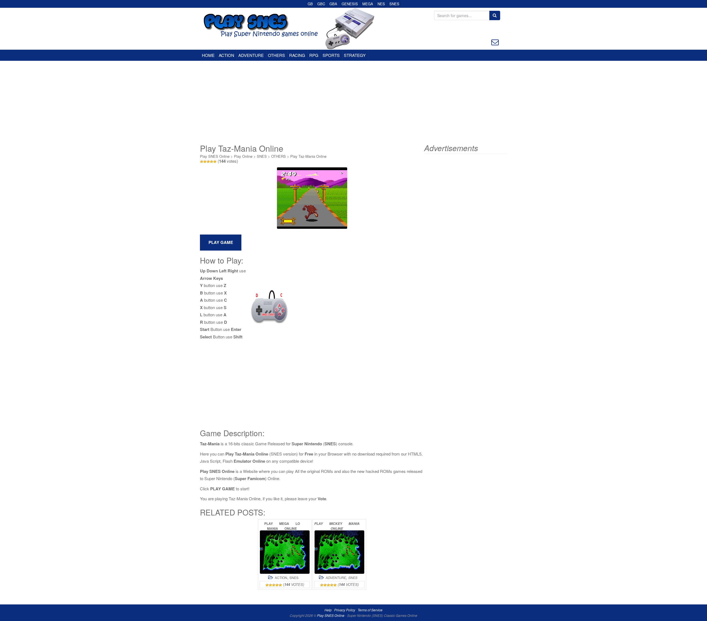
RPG (313, 55)
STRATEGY (355, 55)
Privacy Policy (344, 609)
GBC (321, 3)
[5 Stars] (215, 161)
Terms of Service (370, 609)
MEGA (367, 3)
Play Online (243, 156)
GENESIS (350, 3)
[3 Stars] (208, 161)
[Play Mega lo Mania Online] (285, 552)
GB (310, 3)
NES (381, 3)
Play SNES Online (214, 156)
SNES (394, 3)
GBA (333, 3)
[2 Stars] (205, 161)
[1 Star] (201, 161)
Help (328, 609)
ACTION (226, 55)
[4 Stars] (211, 161)
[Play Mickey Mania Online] (339, 552)
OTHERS (276, 55)
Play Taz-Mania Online (308, 156)
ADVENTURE (251, 55)
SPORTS (331, 55)
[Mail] (495, 41)
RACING (297, 55)
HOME (208, 55)
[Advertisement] (353, 102)
